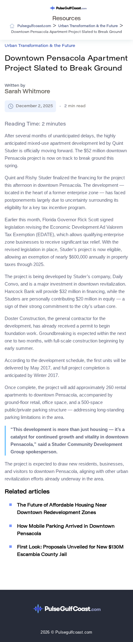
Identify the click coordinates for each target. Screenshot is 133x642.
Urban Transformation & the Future (40, 46)
